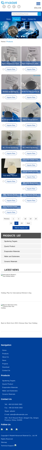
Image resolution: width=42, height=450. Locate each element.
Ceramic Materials (10, 261)
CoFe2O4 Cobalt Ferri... (31, 159)
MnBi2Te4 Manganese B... (31, 91)
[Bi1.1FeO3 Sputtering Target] (11, 140)
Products (16, 19)
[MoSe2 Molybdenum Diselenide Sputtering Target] (11, 112)
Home (8, 19)
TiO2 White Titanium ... (11, 175)
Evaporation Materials (12, 251)
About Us (5, 357)
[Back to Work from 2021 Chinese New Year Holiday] (21, 312)
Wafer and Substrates (12, 256)
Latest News (11, 269)
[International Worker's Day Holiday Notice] (21, 282)
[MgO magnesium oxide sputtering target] (31, 56)
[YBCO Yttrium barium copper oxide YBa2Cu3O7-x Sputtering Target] (31, 112)
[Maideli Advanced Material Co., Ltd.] (9, 2)
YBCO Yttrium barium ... (31, 119)
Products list (12, 235)
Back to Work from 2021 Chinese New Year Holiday (19, 323)
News (24, 19)
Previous (6, 219)
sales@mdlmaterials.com (19, 414)
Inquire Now (11, 69)
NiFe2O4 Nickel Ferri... (31, 183)
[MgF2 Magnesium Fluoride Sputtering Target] (11, 56)
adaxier (12, 411)
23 (22, 223)
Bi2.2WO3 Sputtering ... (31, 148)
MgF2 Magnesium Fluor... (11, 63)
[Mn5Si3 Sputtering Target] (11, 84)
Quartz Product (9, 246)
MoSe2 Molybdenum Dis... (11, 119)
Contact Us (32, 19)
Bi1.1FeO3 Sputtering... (11, 148)
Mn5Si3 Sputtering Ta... (11, 91)
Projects (5, 364)
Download (5, 367)
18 (25, 219)
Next (28, 223)
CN (39, 8)
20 (36, 219)
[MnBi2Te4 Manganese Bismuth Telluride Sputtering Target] (31, 84)
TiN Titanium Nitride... (31, 195)
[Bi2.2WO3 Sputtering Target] (31, 140)
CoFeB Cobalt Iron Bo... (31, 171)
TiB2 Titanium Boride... (11, 195)
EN (35, 8)
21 (11, 223)
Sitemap (4, 442)
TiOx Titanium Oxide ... (11, 206)
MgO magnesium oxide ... (31, 63)
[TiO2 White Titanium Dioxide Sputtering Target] (11, 168)
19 (30, 219)
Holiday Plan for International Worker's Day (16, 293)
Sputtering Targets (10, 241)
